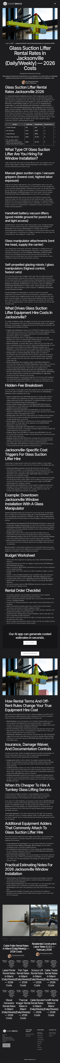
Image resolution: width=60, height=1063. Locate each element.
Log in (6, 1045)
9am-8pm (28, 1036)
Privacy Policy (52, 1032)
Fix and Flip (40, 1037)
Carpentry (39, 1049)
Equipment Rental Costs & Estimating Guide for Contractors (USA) (35, 43)
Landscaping (40, 1039)
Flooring (39, 1047)
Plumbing (39, 1041)
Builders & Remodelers (40, 1033)
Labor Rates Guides (7, 1037)
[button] (55, 3)
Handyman (39, 1035)
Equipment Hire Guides (7, 1038)
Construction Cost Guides (8, 1040)
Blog (3, 1036)
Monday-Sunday (30, 1034)
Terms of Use (52, 1033)
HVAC (38, 1045)
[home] (12, 3)
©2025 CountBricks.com (30, 1059)
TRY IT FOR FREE (30, 642)
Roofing (39, 1043)
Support (4, 1041)
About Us (4, 1034)
